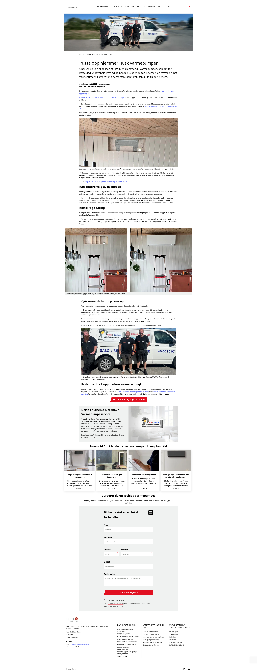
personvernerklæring (116, 604)
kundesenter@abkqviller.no (80, 645)
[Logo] (72, 6)
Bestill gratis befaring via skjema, (93, 435)
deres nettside (89, 437)
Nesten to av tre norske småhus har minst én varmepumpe (101, 97)
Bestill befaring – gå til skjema (129, 399)
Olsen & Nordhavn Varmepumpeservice (132, 392)
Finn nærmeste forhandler (114, 600)
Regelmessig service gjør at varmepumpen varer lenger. (106, 182)
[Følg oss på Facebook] (184, 669)
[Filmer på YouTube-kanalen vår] (189, 669)
